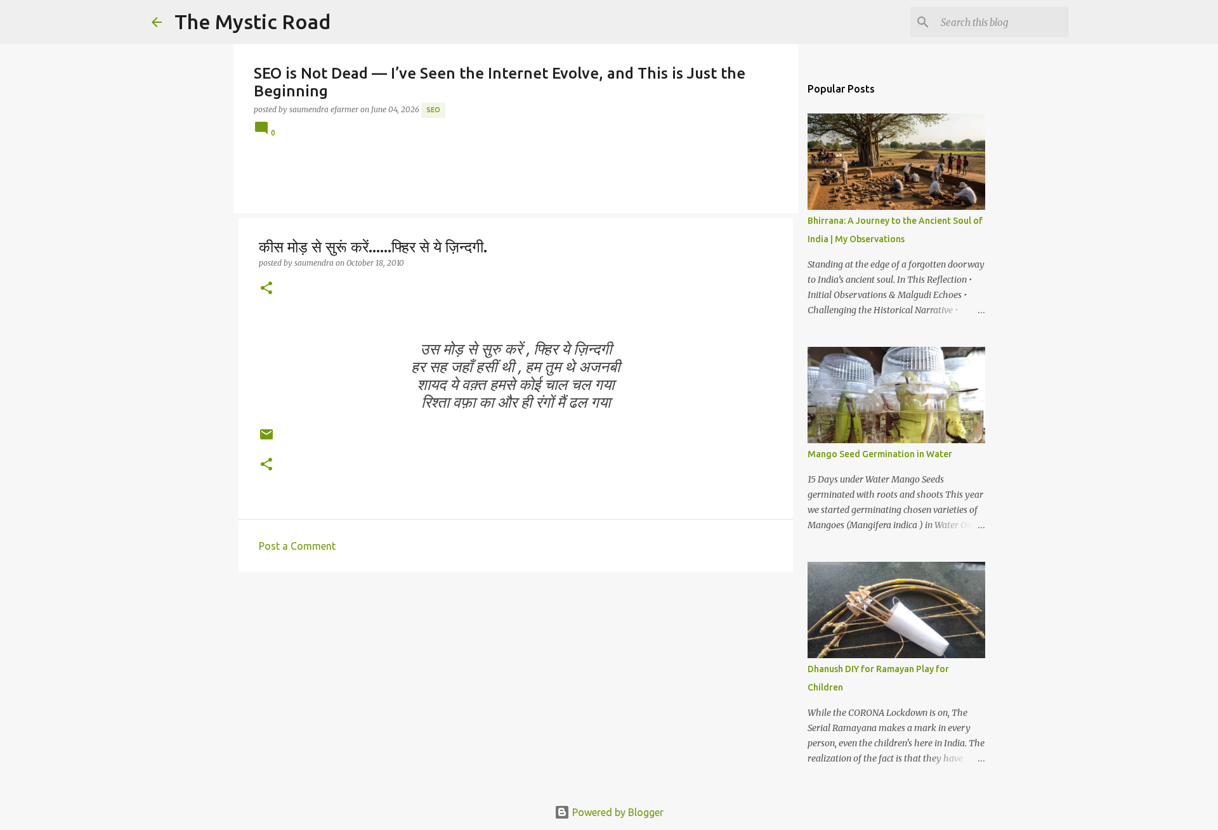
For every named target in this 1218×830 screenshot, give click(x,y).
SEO (433, 109)
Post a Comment (297, 546)
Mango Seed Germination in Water (880, 454)
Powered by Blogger (617, 812)
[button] (266, 288)
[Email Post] (266, 439)
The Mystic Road (252, 21)
